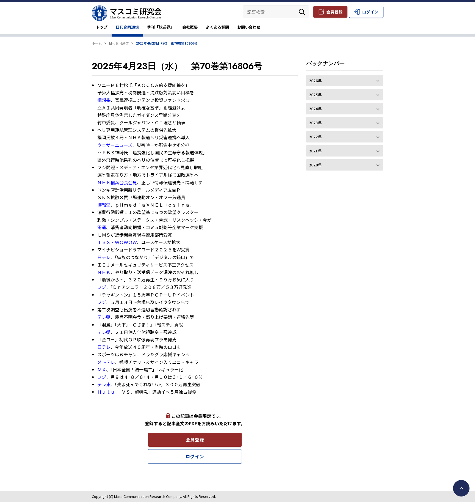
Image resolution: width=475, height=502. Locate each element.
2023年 (315, 122)
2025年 (315, 94)
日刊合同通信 (127, 27)
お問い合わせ (248, 27)
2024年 (315, 108)
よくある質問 (217, 27)
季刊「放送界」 (160, 27)
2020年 (315, 165)
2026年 (315, 80)
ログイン (370, 12)
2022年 (315, 136)
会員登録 (334, 12)
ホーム (97, 43)
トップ (101, 27)
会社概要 (190, 27)
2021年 (315, 150)
